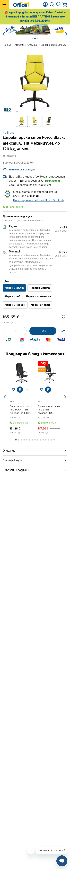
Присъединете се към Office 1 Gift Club (38, 200)
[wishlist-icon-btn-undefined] (13, 390)
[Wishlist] (58, 4)
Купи (43, 330)
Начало (7, 44)
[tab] (35, 451)
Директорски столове (54, 44)
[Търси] (51, 4)
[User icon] (45, 4)
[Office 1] (21, 4)
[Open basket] (64, 4)
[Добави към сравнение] (63, 331)
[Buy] (20, 390)
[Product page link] (21, 372)
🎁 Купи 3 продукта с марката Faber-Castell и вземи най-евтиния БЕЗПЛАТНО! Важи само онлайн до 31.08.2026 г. (35, 16)
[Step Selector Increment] (23, 331)
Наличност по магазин (22, 169)
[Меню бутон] (4, 4)
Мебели (19, 44)
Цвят (6, 281)
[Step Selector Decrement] (7, 331)
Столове (32, 44)
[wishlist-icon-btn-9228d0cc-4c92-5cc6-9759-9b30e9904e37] (63, 317)
